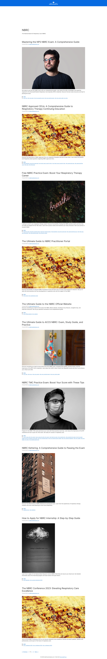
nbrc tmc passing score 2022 (31, 438)
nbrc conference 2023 (37, 645)
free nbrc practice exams (45, 231)
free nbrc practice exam (35, 231)
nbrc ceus (26, 164)
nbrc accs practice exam (45, 374)
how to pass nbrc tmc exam (29, 437)
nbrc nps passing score (39, 98)
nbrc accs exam (36, 374)
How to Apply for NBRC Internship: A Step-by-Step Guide (51, 518)
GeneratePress (63, 657)
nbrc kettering (32, 509)
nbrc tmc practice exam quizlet (54, 438)
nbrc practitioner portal (33, 295)
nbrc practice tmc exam (71, 437)
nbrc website (35, 314)
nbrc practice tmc (61, 437)
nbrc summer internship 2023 (36, 580)
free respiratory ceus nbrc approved (30, 163)
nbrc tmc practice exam (43, 438)
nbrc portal (25, 295)
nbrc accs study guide (55, 374)
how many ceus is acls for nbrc (45, 163)
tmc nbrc (27, 439)
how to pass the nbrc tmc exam (42, 437)
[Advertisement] (53, 15)
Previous (24, 651)
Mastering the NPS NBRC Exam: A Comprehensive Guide (50, 42)
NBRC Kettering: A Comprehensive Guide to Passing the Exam (53, 448)
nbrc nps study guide (59, 98)
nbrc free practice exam (34, 233)
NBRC (24, 96)
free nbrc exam (26, 231)
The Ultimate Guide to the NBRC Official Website (46, 304)
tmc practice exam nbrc (34, 439)
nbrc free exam (25, 233)
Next (36, 651)
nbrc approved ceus (70, 163)
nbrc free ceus (32, 164)
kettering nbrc (26, 509)
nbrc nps (25, 98)
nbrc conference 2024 (47, 645)
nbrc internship (26, 580)
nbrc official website (27, 314)
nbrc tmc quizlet (77, 438)
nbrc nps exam (30, 98)
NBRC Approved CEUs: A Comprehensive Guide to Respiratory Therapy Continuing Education (47, 107)
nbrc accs (30, 374)
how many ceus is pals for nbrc (58, 163)
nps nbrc (66, 98)
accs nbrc (25, 374)
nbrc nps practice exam (49, 98)
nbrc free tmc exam (43, 233)
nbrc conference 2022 (28, 645)
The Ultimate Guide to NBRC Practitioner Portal (46, 241)
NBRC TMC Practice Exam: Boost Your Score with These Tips (53, 382)
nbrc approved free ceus (72, 231)
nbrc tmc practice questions (67, 438)
